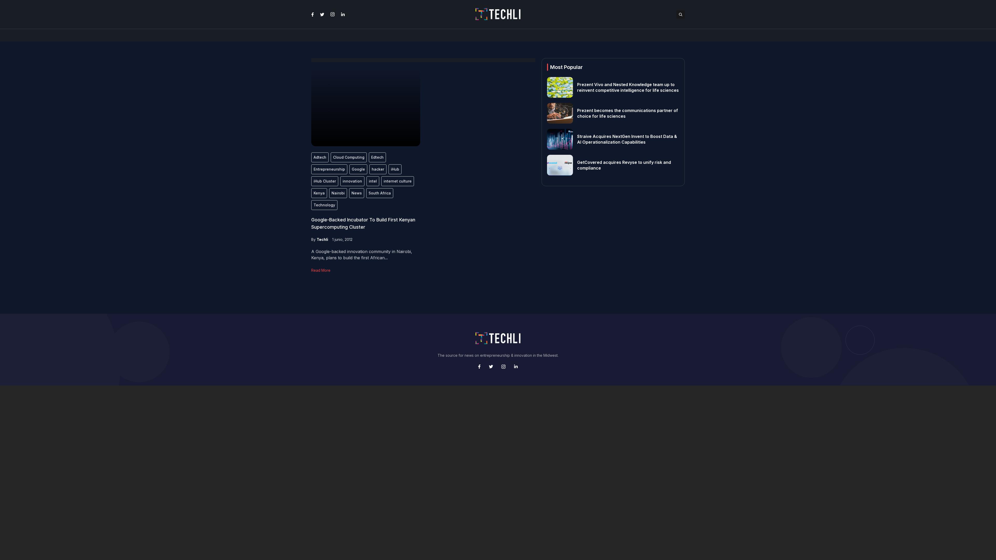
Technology (324, 205)
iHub (395, 169)
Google (358, 169)
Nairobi (338, 193)
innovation (352, 181)
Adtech (320, 157)
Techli (322, 239)
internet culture (398, 181)
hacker (378, 169)
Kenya (319, 193)
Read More (320, 270)
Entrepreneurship (329, 169)
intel (373, 181)
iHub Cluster (325, 181)
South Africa (380, 193)
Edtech (377, 157)
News (356, 193)
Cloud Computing (348, 157)
